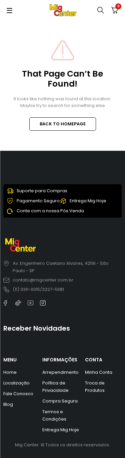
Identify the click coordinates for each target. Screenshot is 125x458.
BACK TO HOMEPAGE (63, 124)
